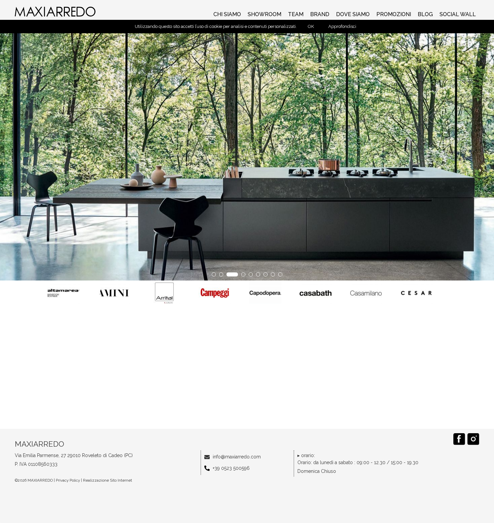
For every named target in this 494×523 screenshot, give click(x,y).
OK (311, 26)
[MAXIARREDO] (55, 11)
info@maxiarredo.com (237, 456)
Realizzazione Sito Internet (107, 480)
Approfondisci (342, 26)
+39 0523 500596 (231, 468)
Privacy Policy (68, 480)
